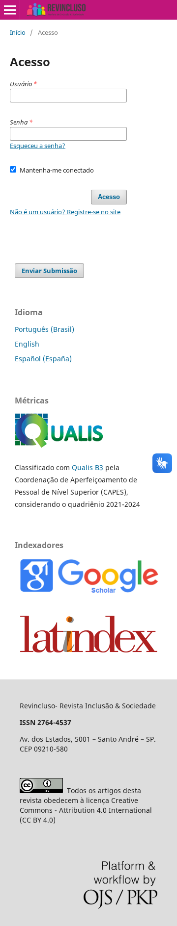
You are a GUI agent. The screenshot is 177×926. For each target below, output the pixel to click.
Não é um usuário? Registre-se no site (65, 211)
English (27, 344)
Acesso (109, 196)
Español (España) (43, 358)
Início (18, 32)
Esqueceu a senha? (37, 145)
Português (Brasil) (44, 329)
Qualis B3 (87, 467)
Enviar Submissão (49, 270)
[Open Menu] (10, 10)
